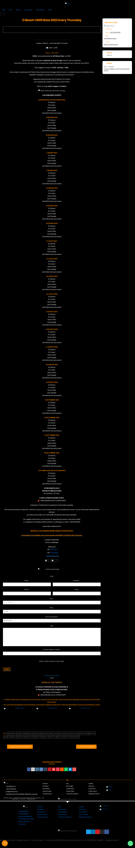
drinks (42, 733)
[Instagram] (115, 799)
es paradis (50, 733)
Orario (52, 607)
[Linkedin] (37, 769)
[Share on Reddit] (62, 769)
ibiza (13, 737)
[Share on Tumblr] (45, 769)
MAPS (4, 10)
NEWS (50, 10)
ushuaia (64, 737)
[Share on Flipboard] (53, 769)
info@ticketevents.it (110, 38)
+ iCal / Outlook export (86, 747)
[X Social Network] (33, 769)
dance (19, 733)
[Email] (74, 769)
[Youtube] (111, 799)
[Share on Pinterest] (49, 769)
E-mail (76, 589)
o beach (35, 737)
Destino (34, 733)
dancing (26, 733)
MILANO (18, 10)
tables (57, 737)
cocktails (11, 733)
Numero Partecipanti (51, 617)
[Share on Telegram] (70, 769)
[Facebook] (119, 799)
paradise (43, 737)
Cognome (76, 580)
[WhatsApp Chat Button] (130, 843)
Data (52, 598)
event (58, 733)
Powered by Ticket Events (51, 675)
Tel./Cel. (27, 589)
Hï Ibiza (6, 737)
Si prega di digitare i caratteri (52, 649)
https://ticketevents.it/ (111, 44)
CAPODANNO (40, 10)
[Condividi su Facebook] (29, 769)
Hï (94, 733)
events (65, 733)
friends (78, 733)
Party (50, 737)
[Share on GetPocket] (58, 769)
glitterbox (87, 733)
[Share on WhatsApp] (66, 769)
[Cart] (2, 14)
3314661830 (54, 552)
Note (51, 626)
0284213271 (54, 549)
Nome (27, 580)
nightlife (27, 737)
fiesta (72, 733)
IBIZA (10, 10)
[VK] (41, 769)
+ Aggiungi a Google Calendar (20, 747)
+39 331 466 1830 (115, 32)
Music (19, 737)
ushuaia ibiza (74, 737)
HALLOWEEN (28, 10)
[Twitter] (103, 799)
